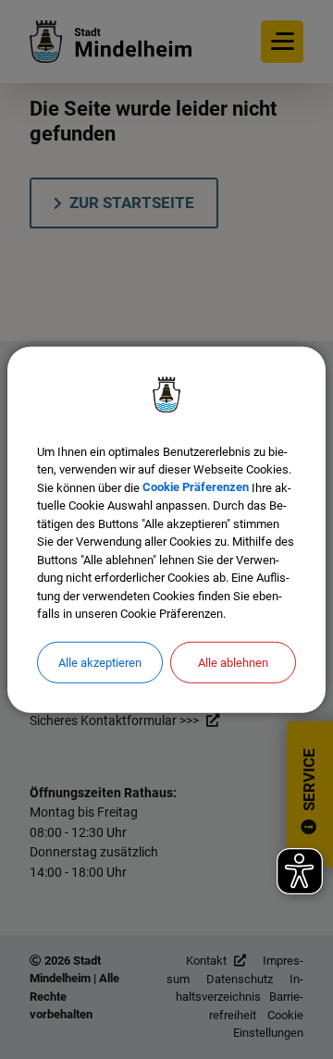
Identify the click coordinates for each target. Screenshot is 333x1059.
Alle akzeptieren (100, 662)
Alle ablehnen (233, 662)
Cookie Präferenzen (195, 487)
